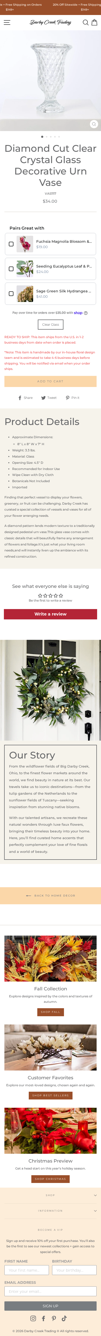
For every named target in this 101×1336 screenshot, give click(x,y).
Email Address (20, 1282)
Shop (50, 1195)
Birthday (62, 1261)
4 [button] (55, 137)
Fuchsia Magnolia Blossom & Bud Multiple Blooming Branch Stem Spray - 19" (64, 241)
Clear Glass (50, 325)
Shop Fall (50, 1012)
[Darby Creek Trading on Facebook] (43, 1318)
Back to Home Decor (54, 895)
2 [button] (47, 137)
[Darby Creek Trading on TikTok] (64, 1318)
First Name (16, 1261)
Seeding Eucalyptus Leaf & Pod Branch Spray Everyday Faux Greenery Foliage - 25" (64, 266)
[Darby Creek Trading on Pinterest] (54, 1318)
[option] (50, 80)
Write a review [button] (50, 614)
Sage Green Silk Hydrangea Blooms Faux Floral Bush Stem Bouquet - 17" (64, 291)
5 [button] (59, 137)
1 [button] (42, 137)
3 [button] (51, 137)
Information (50, 1210)
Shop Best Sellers (50, 1095)
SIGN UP (50, 1306)
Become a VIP (50, 1229)
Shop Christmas (50, 1179)
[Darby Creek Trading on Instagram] (33, 1318)
